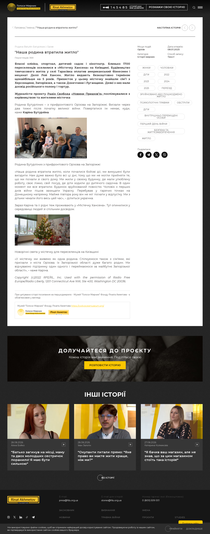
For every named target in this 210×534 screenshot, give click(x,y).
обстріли (183, 102)
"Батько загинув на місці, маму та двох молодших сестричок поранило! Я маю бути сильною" (37, 458)
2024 (166, 81)
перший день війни (153, 124)
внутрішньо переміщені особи (161, 116)
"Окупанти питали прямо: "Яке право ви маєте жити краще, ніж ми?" (104, 456)
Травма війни (110, 517)
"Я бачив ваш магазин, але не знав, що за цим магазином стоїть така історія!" (170, 456)
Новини (64, 517)
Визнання (108, 510)
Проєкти (148, 517)
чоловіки (166, 67)
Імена (146, 510)
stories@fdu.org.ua (111, 500)
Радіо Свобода (58, 94)
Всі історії (107, 477)
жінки (146, 67)
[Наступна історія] (192, 28)
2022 (166, 74)
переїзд (167, 88)
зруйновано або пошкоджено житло (161, 95)
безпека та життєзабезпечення (161, 131)
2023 (146, 81)
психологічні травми (154, 102)
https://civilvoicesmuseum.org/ (87, 305)
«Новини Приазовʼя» (87, 94)
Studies (180, 517)
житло (146, 138)
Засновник (66, 510)
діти (146, 74)
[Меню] (200, 7)
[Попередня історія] (185, 28)
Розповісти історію (105, 365)
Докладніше (194, 528)
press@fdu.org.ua (68, 500)
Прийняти (175, 528)
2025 (146, 88)
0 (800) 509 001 (151, 500)
